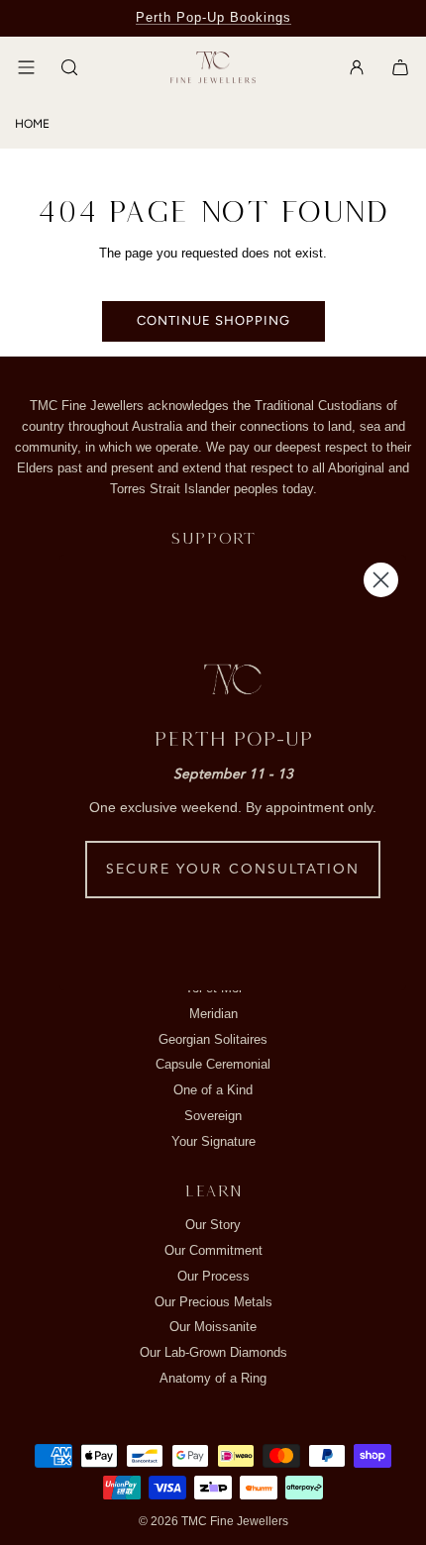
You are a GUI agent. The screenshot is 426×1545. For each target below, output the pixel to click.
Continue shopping (213, 320)
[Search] (69, 67)
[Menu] (26, 67)
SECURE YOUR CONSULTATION (233, 869)
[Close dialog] (381, 580)
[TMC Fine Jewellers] (213, 68)
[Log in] (356, 67)
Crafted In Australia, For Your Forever (213, 17)
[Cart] (400, 67)
